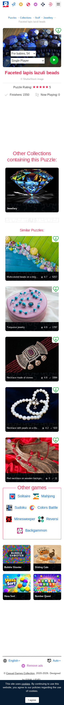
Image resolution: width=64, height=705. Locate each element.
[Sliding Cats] (47, 554)
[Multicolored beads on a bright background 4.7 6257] (32, 254)
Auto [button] (56, 660)
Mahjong (47, 496)
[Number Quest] (47, 583)
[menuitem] (14, 4)
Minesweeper (24, 519)
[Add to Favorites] (57, 31)
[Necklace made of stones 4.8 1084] (32, 354)
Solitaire (23, 496)
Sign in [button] (50, 4)
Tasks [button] (21, 4)
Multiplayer (14, 4)
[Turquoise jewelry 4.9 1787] (32, 304)
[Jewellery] (32, 185)
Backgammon (35, 530)
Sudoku (20, 507)
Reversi (51, 519)
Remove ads (35, 665)
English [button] (13, 660)
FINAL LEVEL (33, 679)
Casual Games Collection (20, 673)
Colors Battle (47, 507)
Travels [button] (28, 4)
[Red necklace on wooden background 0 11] (32, 455)
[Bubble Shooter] (17, 554)
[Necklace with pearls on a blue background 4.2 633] (32, 405)
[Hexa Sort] (17, 583)
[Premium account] (36, 4)
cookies (26, 683)
